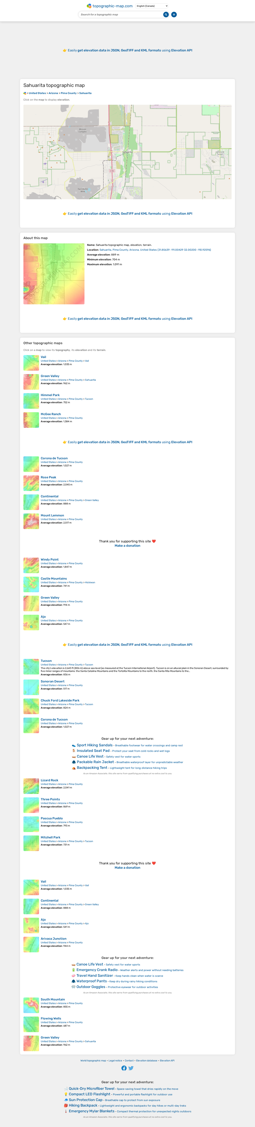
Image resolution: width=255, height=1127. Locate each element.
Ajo (43, 617)
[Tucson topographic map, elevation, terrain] (31, 667)
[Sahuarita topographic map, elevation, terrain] (53, 273)
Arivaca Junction (53, 939)
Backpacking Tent (92, 767)
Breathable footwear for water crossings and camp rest (149, 745)
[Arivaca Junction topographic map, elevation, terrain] (31, 944)
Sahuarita (90, 379)
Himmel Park (50, 395)
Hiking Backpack (83, 1105)
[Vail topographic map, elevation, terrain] (31, 363)
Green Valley (50, 376)
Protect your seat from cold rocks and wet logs (141, 751)
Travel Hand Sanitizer (94, 975)
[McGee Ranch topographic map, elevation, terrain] (31, 420)
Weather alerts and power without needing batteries (152, 970)
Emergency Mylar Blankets (91, 1111)
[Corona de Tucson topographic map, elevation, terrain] (31, 464)
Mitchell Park (50, 837)
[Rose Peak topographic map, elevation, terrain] (31, 483)
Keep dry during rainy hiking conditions (133, 981)
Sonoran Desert (53, 681)
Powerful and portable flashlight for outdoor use (142, 1094)
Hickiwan (90, 582)
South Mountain (53, 999)
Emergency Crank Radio (97, 970)
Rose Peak (48, 477)
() (155, 249)
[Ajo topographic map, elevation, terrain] (31, 622)
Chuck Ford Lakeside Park (60, 700)
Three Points (50, 799)
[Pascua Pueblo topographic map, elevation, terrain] (31, 824)
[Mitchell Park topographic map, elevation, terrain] (31, 843)
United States (48, 360)
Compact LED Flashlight (89, 1094)
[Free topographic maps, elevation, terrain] (24, 93)
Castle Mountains (54, 578)
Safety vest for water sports (123, 756)
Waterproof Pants (91, 981)
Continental (49, 496)
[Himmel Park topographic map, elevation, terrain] (31, 401)
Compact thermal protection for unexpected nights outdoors (154, 1111)
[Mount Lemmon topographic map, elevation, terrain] (31, 521)
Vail (43, 357)
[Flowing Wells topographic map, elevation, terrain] (31, 1024)
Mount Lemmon (52, 515)
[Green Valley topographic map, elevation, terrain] (31, 382)
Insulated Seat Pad (93, 750)
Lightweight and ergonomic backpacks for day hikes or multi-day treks (143, 1105)
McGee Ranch (51, 414)
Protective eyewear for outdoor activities (133, 987)
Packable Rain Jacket (95, 762)
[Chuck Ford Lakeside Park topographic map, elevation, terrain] (31, 706)
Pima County (76, 360)
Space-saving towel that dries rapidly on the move (147, 1088)
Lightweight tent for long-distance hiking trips (138, 768)
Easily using (130, 50)
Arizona (62, 360)
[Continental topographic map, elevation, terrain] (31, 502)
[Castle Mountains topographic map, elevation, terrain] (31, 584)
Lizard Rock (49, 780)
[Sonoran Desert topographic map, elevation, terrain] (31, 687)
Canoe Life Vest (90, 756)
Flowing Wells (51, 1018)
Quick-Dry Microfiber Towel (91, 1088)
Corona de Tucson (54, 458)
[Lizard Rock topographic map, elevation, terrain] (31, 786)
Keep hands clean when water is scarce (139, 975)
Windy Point (50, 559)
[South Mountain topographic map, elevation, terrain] (31, 1005)
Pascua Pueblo (52, 818)
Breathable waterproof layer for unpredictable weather (150, 762)
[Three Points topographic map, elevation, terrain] (31, 805)
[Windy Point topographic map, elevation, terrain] (31, 565)
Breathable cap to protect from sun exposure (132, 1100)
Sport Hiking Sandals (95, 745)
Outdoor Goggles (90, 987)
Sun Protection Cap (86, 1100)
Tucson (89, 398)
